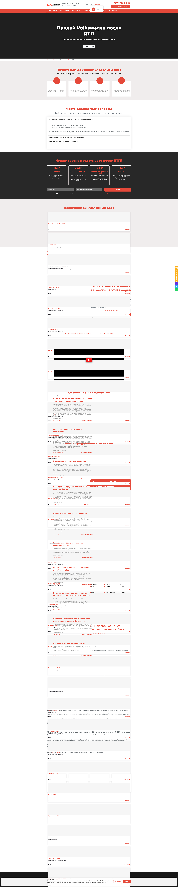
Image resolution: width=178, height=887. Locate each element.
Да (93, 9)
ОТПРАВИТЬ (117, 190)
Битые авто (52, 10)
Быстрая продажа (120, 6)
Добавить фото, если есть (110, 310)
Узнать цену (117, 677)
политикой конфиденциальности (111, 193)
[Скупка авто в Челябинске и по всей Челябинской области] (53, 4)
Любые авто (64, 10)
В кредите (75, 10)
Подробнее (118, 881)
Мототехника (113, 10)
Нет (98, 9)
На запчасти (86, 10)
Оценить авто (89, 46)
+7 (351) (121, 3)
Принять (127, 881)
